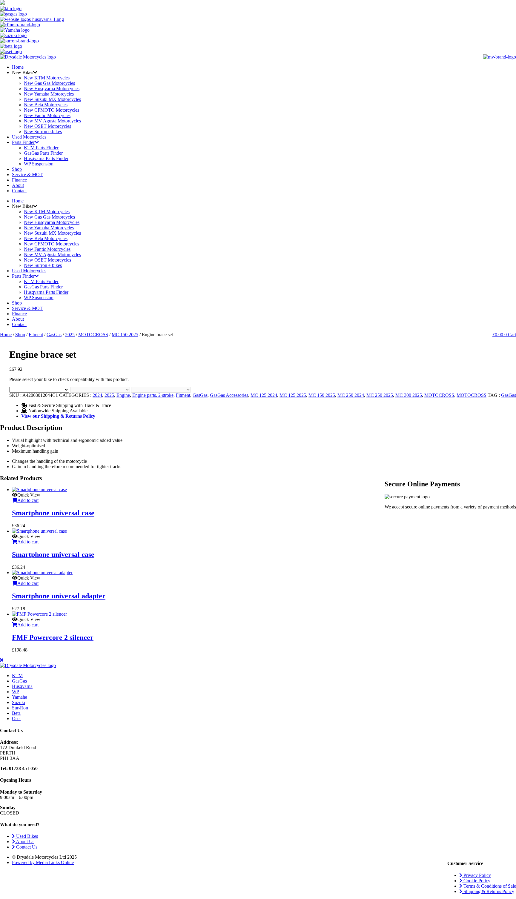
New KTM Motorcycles (47, 77)
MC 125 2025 (293, 395)
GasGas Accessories (229, 395)
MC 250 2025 (379, 395)
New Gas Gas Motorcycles (49, 83)
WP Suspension (38, 163)
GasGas (54, 334)
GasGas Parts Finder (43, 153)
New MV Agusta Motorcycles (52, 120)
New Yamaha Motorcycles (49, 93)
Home (18, 67)
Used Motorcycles (29, 136)
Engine (123, 395)
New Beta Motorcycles (45, 104)
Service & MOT (27, 174)
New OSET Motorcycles (47, 126)
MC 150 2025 (125, 334)
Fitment (36, 334)
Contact (19, 190)
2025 (70, 334)
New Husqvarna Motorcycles (51, 88)
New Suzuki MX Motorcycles (52, 99)
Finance (19, 179)
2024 (97, 395)
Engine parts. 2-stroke (152, 395)
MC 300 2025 (408, 395)
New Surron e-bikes (43, 131)
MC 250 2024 (350, 395)
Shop (17, 169)
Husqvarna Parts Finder (46, 158)
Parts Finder (23, 142)
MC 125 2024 (264, 395)
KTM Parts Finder (41, 147)
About (18, 185)
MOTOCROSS (93, 334)
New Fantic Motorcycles (47, 115)
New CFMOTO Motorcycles (51, 110)
